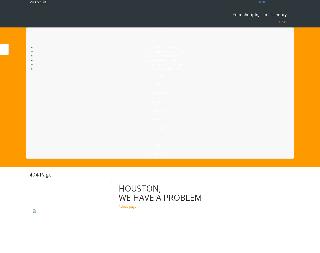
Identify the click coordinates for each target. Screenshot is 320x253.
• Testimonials (182, 240)
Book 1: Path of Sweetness (164, 47)
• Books (177, 222)
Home (160, 32)
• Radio (177, 227)
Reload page (127, 206)
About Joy (160, 110)
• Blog (176, 248)
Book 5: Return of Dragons (164, 65)
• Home (177, 218)
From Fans (160, 119)
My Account (37, 2)
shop (282, 21)
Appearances (160, 102)
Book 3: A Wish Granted (164, 56)
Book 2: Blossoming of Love (164, 51)
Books (160, 41)
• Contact (178, 244)
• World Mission (183, 231)
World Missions (160, 93)
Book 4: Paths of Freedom (164, 60)
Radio (160, 84)
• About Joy (180, 235)
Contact (160, 128)
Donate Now (160, 154)
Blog (160, 136)
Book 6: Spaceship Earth (164, 69)
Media (160, 75)
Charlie (160, 145)
